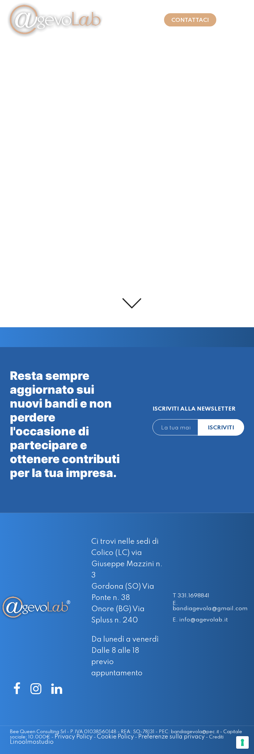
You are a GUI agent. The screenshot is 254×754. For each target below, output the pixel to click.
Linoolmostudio (32, 742)
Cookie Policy (115, 736)
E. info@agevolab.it (200, 620)
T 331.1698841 (191, 596)
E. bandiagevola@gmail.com (210, 606)
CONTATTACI (190, 20)
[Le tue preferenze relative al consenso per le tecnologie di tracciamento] (242, 742)
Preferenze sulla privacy (171, 736)
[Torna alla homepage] (59, 20)
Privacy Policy (74, 736)
